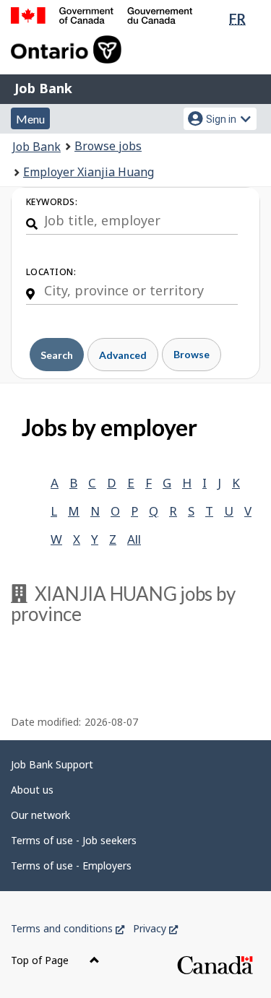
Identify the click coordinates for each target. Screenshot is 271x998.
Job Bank (43, 88)
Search (56, 355)
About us (32, 790)
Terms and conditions (67, 928)
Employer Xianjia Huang (88, 172)
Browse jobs (108, 146)
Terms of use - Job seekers (74, 840)
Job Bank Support (52, 764)
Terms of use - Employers (71, 865)
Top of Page (41, 960)
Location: (51, 272)
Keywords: (51, 202)
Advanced (123, 355)
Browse (191, 354)
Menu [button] (30, 119)
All (134, 539)
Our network (40, 815)
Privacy (155, 928)
